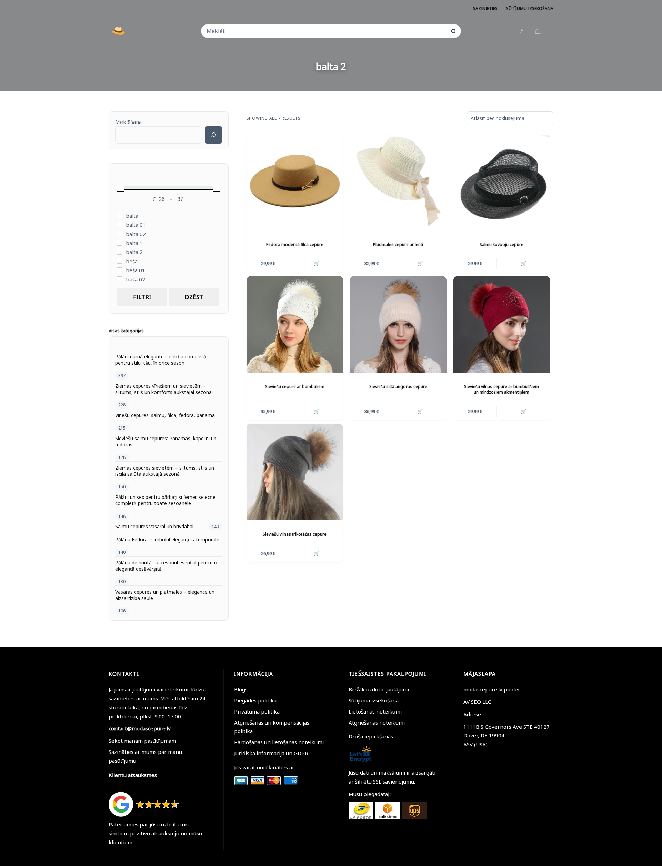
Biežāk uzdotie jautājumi (379, 689)
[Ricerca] (213, 135)
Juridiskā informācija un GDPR (271, 753)
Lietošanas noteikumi (375, 711)
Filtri (142, 297)
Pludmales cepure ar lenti (398, 244)
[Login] (522, 31)
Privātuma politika (257, 711)
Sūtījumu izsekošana (529, 8)
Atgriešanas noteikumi (377, 722)
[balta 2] (119, 252)
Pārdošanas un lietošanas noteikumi (279, 742)
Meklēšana (128, 121)
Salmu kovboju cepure (501, 244)
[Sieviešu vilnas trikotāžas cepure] (295, 472)
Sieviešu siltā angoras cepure (398, 387)
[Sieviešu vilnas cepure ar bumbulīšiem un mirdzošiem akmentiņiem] (501, 324)
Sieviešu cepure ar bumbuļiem (294, 387)
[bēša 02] (119, 279)
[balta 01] (119, 224)
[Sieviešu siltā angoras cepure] (398, 324)
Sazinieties (485, 8)
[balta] (119, 215)
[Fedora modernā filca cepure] (295, 182)
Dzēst (194, 297)
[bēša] (119, 261)
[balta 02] (119, 233)
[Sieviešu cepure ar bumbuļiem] (295, 324)
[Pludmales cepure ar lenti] (398, 182)
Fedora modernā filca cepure (294, 244)
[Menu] (550, 31)
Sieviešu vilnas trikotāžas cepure (295, 534)
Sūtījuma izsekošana (374, 700)
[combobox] (326, 31)
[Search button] (453, 31)
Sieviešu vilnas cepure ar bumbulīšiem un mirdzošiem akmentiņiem (501, 389)
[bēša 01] (119, 270)
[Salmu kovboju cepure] (501, 182)
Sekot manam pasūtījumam (142, 740)
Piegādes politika (255, 700)
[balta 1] (119, 243)
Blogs (241, 689)
